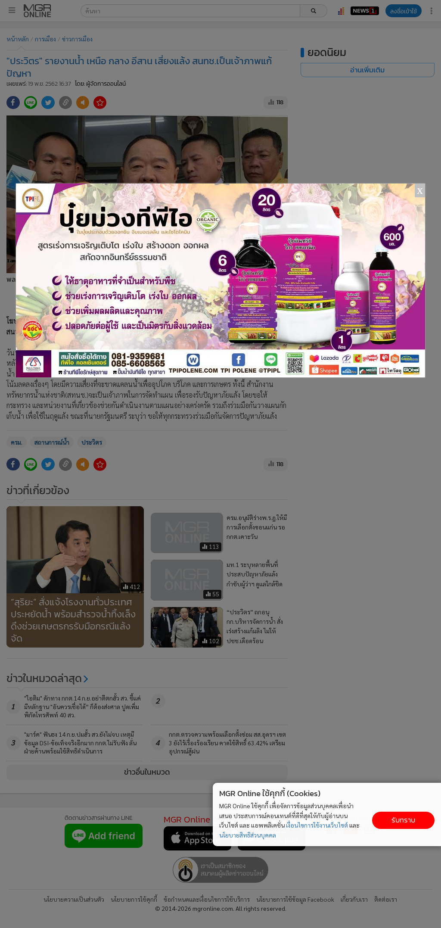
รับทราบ (403, 820)
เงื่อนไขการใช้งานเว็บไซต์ (317, 825)
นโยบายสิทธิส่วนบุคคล (247, 835)
